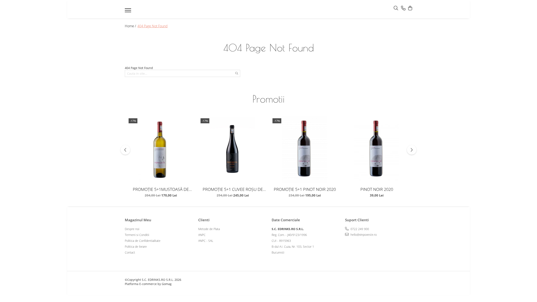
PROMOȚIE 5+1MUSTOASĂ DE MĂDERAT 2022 (161, 189)
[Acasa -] (262, 9)
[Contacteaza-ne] (403, 8)
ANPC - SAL (205, 241)
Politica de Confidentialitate (142, 241)
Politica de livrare (136, 247)
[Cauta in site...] (396, 8)
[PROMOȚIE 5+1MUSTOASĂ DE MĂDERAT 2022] (161, 150)
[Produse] (128, 11)
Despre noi (132, 229)
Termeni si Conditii (137, 235)
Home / (131, 26)
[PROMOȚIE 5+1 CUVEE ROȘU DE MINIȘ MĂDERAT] (233, 150)
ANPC (202, 235)
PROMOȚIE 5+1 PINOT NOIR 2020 (305, 189)
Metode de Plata (209, 229)
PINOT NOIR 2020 (376, 189)
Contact (130, 252)
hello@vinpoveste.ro (363, 235)
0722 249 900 (359, 229)
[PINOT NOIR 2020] (377, 150)
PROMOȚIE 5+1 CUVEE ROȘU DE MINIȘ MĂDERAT (233, 189)
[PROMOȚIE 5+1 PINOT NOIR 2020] (305, 150)
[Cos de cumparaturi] (410, 8)
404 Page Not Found (152, 26)
